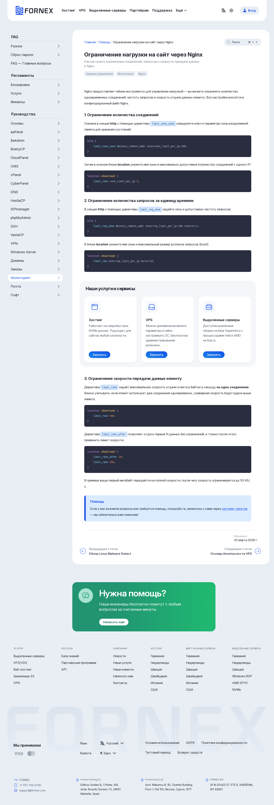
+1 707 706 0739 (30, 785)
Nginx (142, 73)
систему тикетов (234, 509)
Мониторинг (126, 73)
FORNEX (24, 780)
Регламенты (22, 75)
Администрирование (99, 73)
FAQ (14, 37)
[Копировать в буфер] (247, 139)
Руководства (23, 114)
